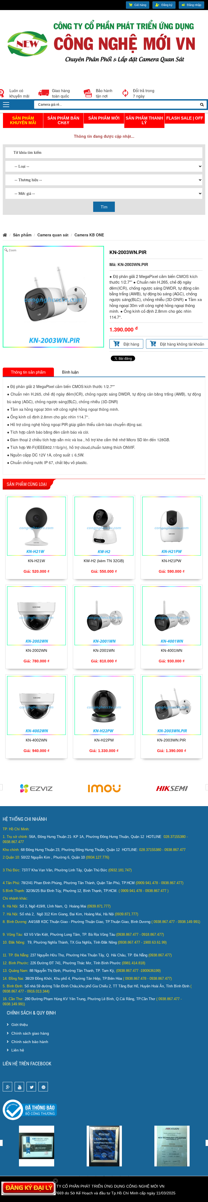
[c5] (37, 1145)
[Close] (55, 1181)
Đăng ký (167, 5)
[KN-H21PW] (171, 525)
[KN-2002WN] (36, 615)
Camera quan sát (53, 234)
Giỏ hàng (140, 5)
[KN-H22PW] (103, 705)
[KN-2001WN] (103, 615)
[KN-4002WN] (36, 705)
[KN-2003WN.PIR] (171, 705)
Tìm (104, 206)
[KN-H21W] (36, 525)
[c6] (105, 1145)
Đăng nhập (194, 5)
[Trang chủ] (104, 43)
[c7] (173, 1145)
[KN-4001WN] (171, 615)
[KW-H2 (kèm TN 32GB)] (103, 525)
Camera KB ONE (89, 234)
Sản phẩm (22, 234)
